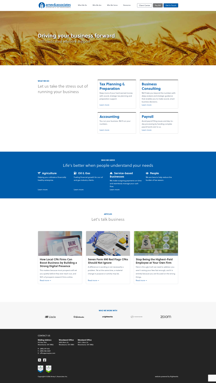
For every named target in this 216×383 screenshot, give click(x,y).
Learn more (109, 104)
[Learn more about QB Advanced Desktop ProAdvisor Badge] (40, 369)
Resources (127, 5)
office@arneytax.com (47, 353)
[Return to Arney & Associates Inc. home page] (55, 5)
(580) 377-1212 (45, 348)
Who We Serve (112, 5)
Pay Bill (158, 5)
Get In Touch (170, 5)
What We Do (82, 5)
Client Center (144, 5)
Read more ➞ (60, 280)
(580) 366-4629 (45, 351)
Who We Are (97, 5)
